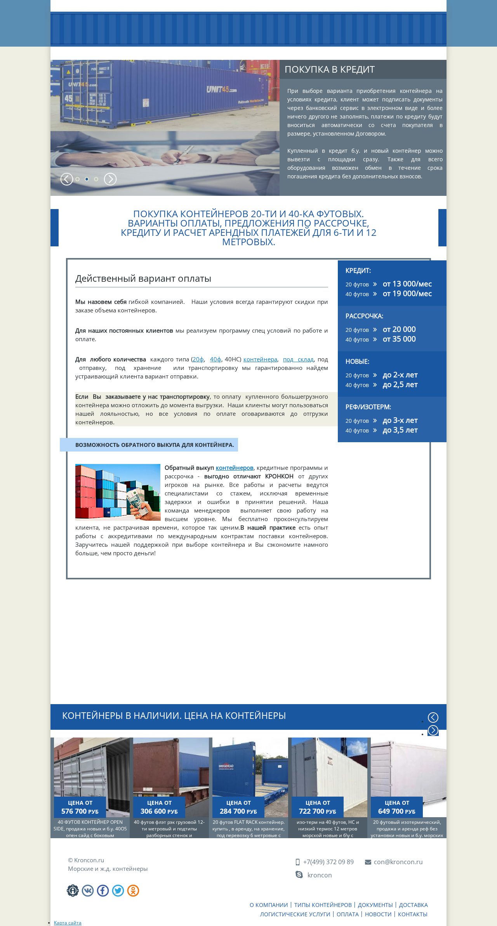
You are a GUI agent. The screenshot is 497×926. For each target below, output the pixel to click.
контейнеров (235, 467)
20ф (198, 359)
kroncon (320, 875)
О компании (87, 50)
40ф (215, 359)
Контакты (415, 50)
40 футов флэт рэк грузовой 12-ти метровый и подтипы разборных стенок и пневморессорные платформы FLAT (169, 835)
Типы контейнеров (142, 53)
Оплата (339, 50)
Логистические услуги (290, 53)
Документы (194, 50)
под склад (298, 359)
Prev (67, 179)
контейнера (260, 359)
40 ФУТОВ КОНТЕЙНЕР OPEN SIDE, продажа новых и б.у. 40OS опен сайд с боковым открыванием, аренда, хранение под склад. (90, 835)
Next (110, 179)
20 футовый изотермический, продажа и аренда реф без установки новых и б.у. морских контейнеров (407, 832)
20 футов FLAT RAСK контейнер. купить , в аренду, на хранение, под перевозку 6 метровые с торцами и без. (248, 832)
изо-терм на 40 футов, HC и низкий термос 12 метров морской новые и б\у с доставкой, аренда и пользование (328, 835)
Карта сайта (68, 922)
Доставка (239, 50)
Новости (376, 50)
